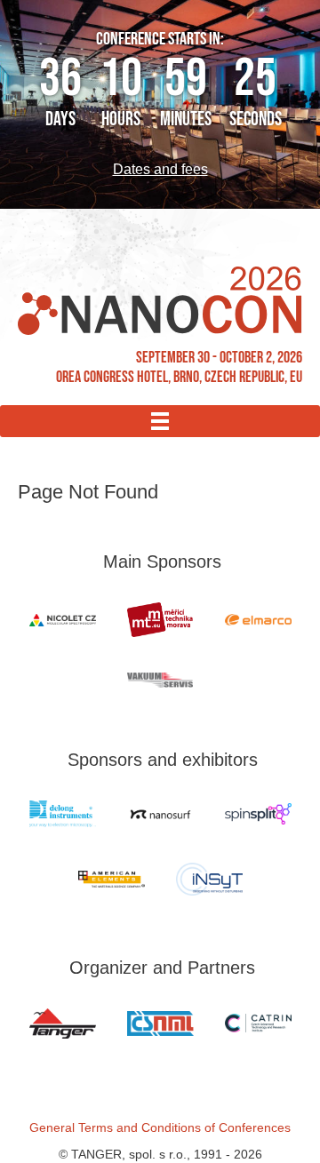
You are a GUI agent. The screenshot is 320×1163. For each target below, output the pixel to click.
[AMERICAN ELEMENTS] (111, 879)
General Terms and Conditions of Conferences (160, 1127)
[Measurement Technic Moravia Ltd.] (160, 619)
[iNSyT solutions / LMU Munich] (208, 879)
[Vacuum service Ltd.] (160, 680)
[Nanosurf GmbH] (160, 814)
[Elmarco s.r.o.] (257, 619)
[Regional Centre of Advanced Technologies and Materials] (257, 1023)
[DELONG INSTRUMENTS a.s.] (62, 814)
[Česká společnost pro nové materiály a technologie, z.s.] (160, 1023)
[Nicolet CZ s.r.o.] (62, 620)
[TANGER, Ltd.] (62, 1023)
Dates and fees (160, 169)
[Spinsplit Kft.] (257, 813)
